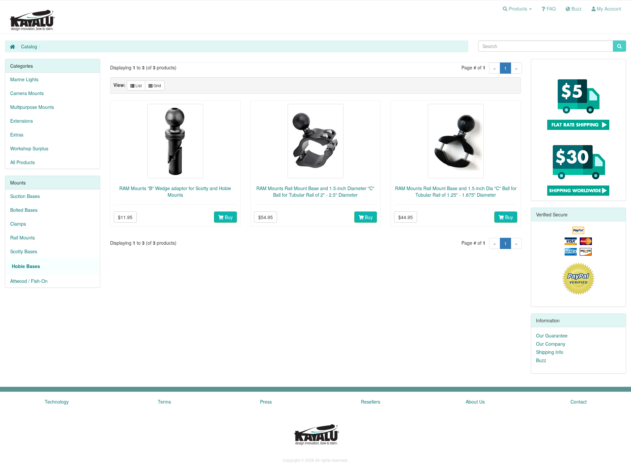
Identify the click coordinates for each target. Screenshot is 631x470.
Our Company (550, 343)
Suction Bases (25, 196)
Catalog (29, 46)
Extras (16, 134)
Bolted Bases (23, 210)
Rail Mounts (22, 237)
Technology (57, 401)
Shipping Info (549, 352)
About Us (475, 401)
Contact (579, 401)
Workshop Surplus (29, 148)
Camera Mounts (27, 93)
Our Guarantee (552, 335)
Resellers (370, 401)
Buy (228, 217)
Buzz (541, 360)
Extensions (21, 120)
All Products (22, 162)
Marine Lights (24, 79)
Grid (156, 85)
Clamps (18, 223)
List (138, 85)
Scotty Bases (23, 251)
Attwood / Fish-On (29, 281)
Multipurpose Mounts (32, 107)
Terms (164, 401)
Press (266, 401)
